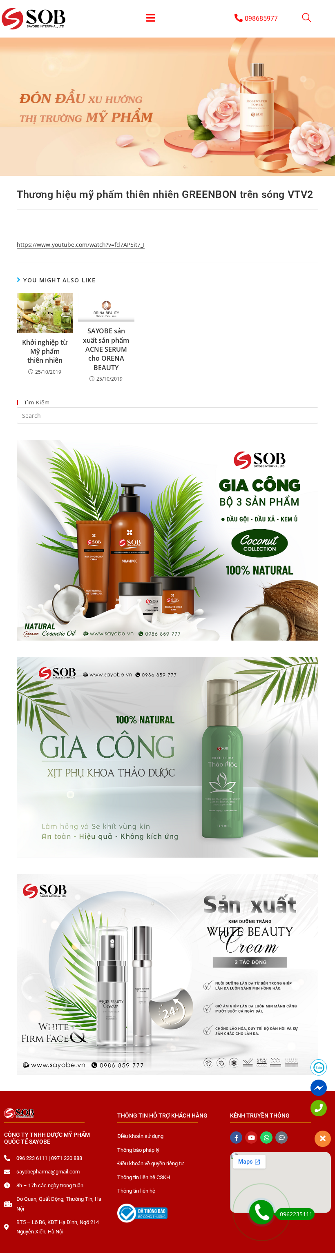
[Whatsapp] (266, 1137)
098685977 (261, 18)
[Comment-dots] (281, 1137)
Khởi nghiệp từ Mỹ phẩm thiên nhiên (44, 351)
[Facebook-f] (236, 1137)
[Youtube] (251, 1137)
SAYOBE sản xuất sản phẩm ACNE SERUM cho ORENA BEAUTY (106, 349)
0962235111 (296, 1214)
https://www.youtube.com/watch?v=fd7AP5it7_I (81, 244)
